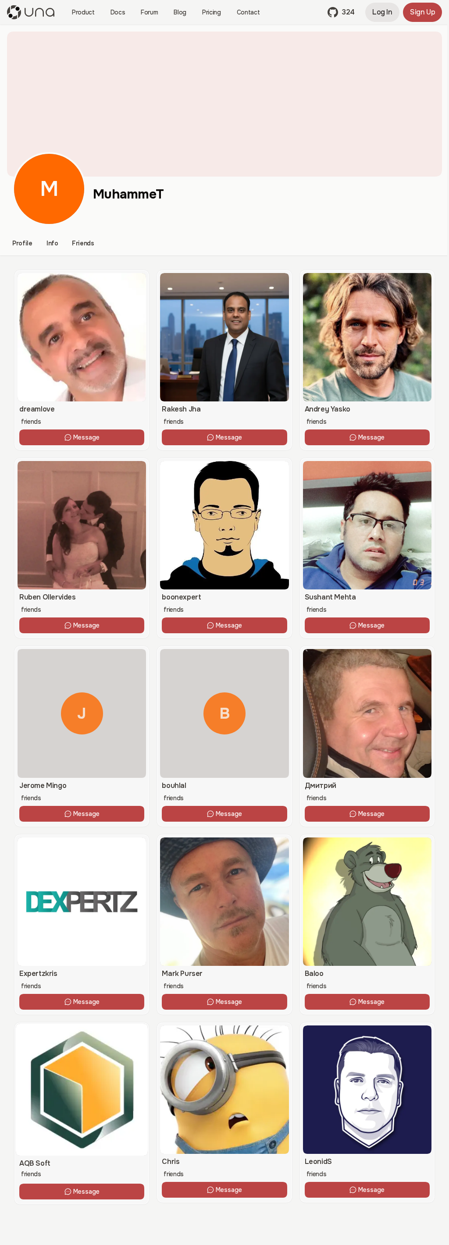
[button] (341, 12)
